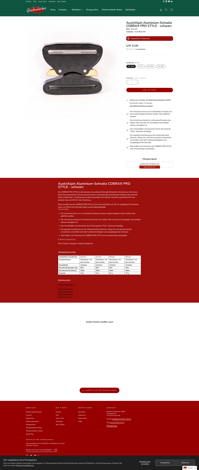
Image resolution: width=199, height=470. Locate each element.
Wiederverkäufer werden (34, 431)
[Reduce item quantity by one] (128, 82)
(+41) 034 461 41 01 (116, 422)
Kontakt (28, 1)
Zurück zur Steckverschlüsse (101, 390)
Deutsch (190, 468)
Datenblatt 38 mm (65, 294)
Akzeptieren (165, 462)
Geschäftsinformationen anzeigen (141, 106)
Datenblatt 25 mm (65, 289)
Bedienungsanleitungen (34, 412)
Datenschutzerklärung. (25, 465)
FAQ (34, 1)
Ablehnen (185, 462)
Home (52, 9)
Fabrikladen (130, 9)
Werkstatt (52, 1)
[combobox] (189, 468)
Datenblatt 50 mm (65, 297)
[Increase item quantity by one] (136, 82)
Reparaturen (30, 418)
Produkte (63, 9)
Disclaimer (81, 412)
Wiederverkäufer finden (112, 9)
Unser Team (42, 1)
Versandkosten (140, 49)
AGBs (80, 421)
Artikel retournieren (32, 421)
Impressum (82, 415)
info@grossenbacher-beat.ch (121, 419)
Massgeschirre (92, 9)
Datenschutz (82, 418)
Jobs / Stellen (61, 1)
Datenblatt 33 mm (65, 292)
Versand (28, 415)
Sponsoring (29, 434)
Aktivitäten (76, 9)
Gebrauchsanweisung (66, 285)
